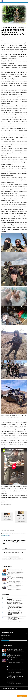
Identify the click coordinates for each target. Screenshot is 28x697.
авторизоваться (5, 535)
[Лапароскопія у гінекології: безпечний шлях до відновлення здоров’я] (4, 574)
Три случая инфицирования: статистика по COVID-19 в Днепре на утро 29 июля (15, 603)
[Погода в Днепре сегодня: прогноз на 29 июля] (4, 599)
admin (8, 548)
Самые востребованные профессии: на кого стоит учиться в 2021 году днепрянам (15, 618)
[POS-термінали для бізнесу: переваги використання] (4, 587)
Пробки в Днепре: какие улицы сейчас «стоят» (14, 608)
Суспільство (5, 558)
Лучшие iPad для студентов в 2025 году (15, 579)
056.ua (9, 504)
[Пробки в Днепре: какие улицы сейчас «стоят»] (4, 609)
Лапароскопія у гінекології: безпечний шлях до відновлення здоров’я (14, 575)
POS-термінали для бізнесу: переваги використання (13, 587)
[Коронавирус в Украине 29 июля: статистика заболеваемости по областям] (4, 614)
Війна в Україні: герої (14, 556)
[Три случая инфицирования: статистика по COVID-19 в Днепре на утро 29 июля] (4, 604)
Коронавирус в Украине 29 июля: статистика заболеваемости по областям (14, 613)
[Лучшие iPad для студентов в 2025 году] (4, 579)
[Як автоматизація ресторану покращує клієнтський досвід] (4, 583)
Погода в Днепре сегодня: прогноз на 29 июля (15, 598)
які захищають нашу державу (16, 558)
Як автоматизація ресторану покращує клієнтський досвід (14, 583)
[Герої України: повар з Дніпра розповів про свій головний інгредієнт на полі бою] (14, 14)
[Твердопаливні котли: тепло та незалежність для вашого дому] (4, 570)
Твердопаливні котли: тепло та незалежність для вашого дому (14, 570)
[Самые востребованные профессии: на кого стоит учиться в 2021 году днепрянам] (4, 619)
